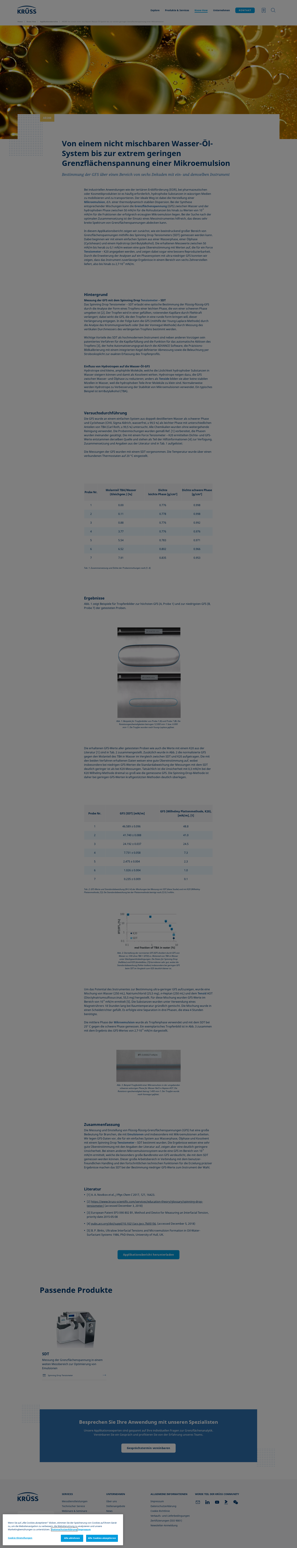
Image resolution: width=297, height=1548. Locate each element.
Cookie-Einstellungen (20, 1537)
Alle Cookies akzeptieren (102, 1538)
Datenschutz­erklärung (64, 1529)
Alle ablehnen (72, 1538)
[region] (63, 1529)
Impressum (84, 1529)
